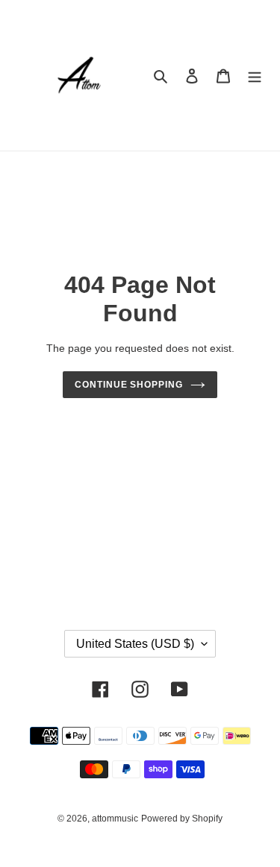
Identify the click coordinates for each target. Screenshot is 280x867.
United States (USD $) (135, 643)
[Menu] (254, 76)
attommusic (115, 818)
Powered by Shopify (182, 818)
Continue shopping (129, 384)
